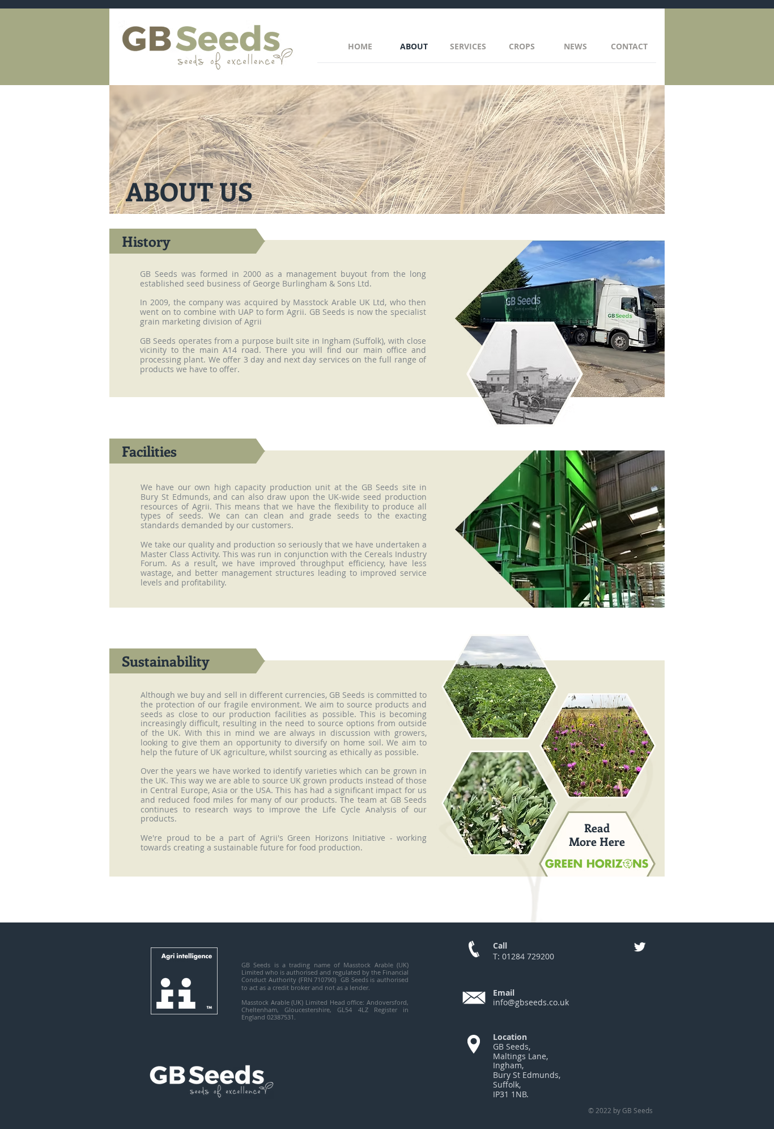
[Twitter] (640, 947)
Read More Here (597, 834)
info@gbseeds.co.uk (531, 1002)
